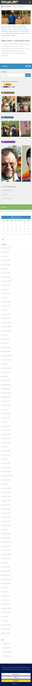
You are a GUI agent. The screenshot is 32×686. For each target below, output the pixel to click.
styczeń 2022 (6, 426)
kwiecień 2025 (6, 302)
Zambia (13, 35)
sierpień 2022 (6, 401)
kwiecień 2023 (6, 368)
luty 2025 (5, 310)
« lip (2, 239)
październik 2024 (7, 327)
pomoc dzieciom (18, 29)
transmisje (17, 33)
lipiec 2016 (5, 616)
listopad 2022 (6, 389)
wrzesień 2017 (6, 583)
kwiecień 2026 (6, 260)
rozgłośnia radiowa (7, 33)
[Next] (27, 104)
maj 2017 (5, 592)
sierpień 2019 (6, 513)
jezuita (10, 29)
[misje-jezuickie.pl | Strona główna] (12, 2)
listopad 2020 (6, 471)
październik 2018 (7, 542)
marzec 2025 (6, 306)
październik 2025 (7, 281)
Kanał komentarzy (8, 652)
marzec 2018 (6, 558)
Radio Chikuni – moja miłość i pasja (15, 40)
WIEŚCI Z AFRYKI (7, 198)
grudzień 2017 (6, 571)
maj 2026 (5, 256)
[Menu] (30, 2)
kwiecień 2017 (6, 596)
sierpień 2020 (6, 480)
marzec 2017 (6, 600)
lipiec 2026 (5, 252)
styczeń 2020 (6, 496)
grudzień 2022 (6, 384)
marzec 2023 (6, 372)
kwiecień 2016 (6, 625)
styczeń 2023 (6, 380)
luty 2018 (5, 563)
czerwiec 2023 (6, 360)
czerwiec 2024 (6, 331)
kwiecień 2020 (6, 488)
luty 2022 (5, 422)
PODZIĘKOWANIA (7, 190)
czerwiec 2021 (6, 442)
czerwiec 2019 (6, 517)
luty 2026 (5, 269)
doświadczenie (21, 27)
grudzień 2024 (6, 318)
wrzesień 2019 (6, 509)
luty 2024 (5, 343)
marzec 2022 (6, 418)
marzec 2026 (6, 264)
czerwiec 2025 (6, 293)
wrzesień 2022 (6, 397)
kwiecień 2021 (6, 451)
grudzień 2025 (6, 277)
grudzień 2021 (6, 430)
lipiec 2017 (5, 587)
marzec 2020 (6, 492)
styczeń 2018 (6, 567)
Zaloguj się (6, 643)
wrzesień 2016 (6, 612)
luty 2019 (5, 529)
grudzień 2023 (6, 351)
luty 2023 (5, 376)
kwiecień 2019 (6, 521)
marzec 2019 (6, 525)
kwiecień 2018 (6, 554)
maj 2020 (5, 484)
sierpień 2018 (6, 546)
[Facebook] (27, 66)
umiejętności (26, 33)
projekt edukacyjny (14, 31)
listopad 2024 (6, 322)
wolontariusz (6, 35)
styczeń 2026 (6, 273)
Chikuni (14, 27)
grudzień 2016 (6, 608)
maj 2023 (5, 364)
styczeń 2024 (6, 347)
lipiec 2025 (5, 289)
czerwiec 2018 (6, 550)
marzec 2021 (6, 455)
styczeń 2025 (6, 314)
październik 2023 (7, 356)
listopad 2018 (6, 538)
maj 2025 (5, 298)
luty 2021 (5, 459)
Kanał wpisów (6, 648)
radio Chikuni (25, 31)
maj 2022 (5, 409)
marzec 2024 (6, 339)
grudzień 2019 (6, 500)
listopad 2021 (6, 434)
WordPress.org (7, 656)
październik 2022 (7, 393)
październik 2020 (7, 476)
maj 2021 (5, 447)
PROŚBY (5, 194)
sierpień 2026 (6, 248)
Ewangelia (4, 29)
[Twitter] (30, 66)
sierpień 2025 (6, 285)
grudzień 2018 (6, 534)
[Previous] (5, 104)
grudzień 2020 (6, 467)
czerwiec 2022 (6, 405)
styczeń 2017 (6, 604)
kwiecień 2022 (6, 413)
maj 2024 (5, 335)
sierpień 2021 (6, 438)
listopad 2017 (6, 575)
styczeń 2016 (6, 633)
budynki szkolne (6, 27)
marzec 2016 (6, 629)
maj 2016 (5, 621)
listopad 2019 (6, 505)
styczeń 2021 (6, 463)
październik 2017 (7, 579)
